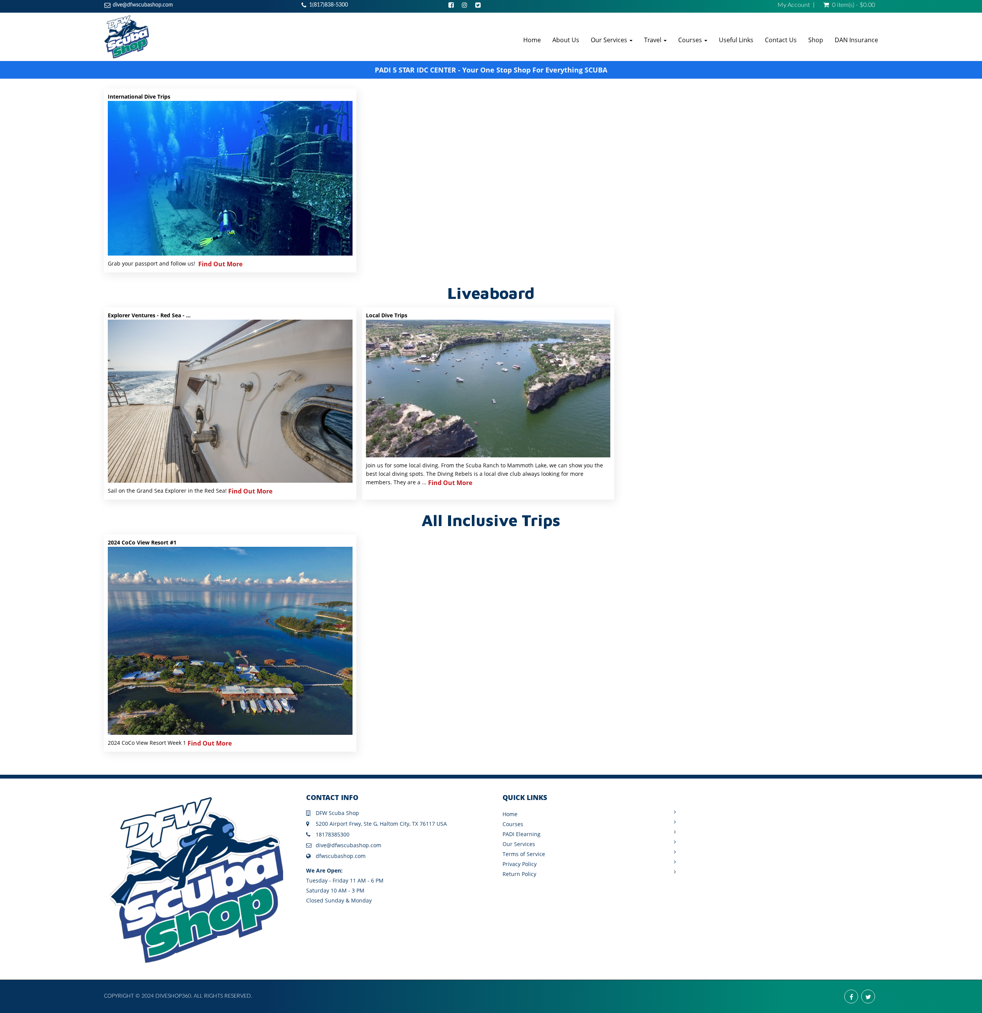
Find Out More (220, 264)
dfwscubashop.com (341, 856)
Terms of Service (524, 854)
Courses (691, 40)
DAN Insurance (856, 40)
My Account (794, 5)
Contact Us (781, 40)
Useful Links (736, 40)
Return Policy (519, 874)
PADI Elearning (521, 834)
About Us (565, 40)
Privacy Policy (520, 864)
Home (532, 40)
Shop (815, 40)
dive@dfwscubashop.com (143, 5)
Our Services (610, 40)
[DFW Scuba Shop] (126, 37)
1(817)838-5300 (328, 5)
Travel (653, 40)
